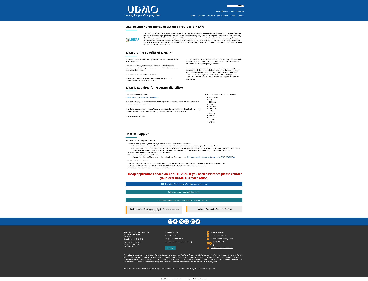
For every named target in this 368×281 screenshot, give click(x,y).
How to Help (221, 16)
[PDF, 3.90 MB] (184, 200)
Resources (240, 11)
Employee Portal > (171, 232)
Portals (232, 11)
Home (193, 16)
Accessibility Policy (208, 269)
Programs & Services (205, 16)
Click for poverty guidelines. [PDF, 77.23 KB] (141, 97)
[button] (221, 11)
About (218, 11)
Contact (232, 16)
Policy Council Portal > (173, 239)
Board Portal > (170, 235)
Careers (225, 11)
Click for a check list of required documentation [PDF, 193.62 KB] (210, 157)
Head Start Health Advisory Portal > (178, 242)
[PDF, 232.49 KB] (157, 210)
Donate (240, 16)
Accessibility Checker (158, 269)
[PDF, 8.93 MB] (216, 209)
